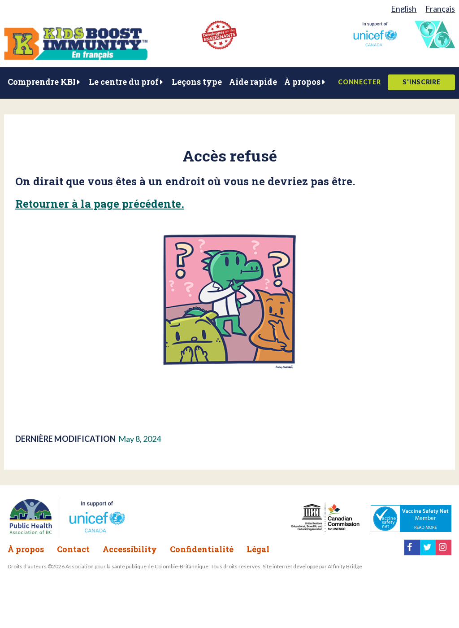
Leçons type (197, 81)
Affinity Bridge (345, 566)
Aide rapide (253, 81)
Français (440, 8)
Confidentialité (202, 549)
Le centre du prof (124, 81)
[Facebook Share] (412, 552)
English (403, 8)
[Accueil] (75, 57)
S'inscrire (421, 82)
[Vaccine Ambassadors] (435, 45)
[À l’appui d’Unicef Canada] (375, 43)
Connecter (359, 82)
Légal (258, 549)
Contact (73, 549)
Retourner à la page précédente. (99, 203)
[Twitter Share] (428, 552)
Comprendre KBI (42, 81)
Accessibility (130, 549)
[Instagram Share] (443, 552)
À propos (302, 81)
